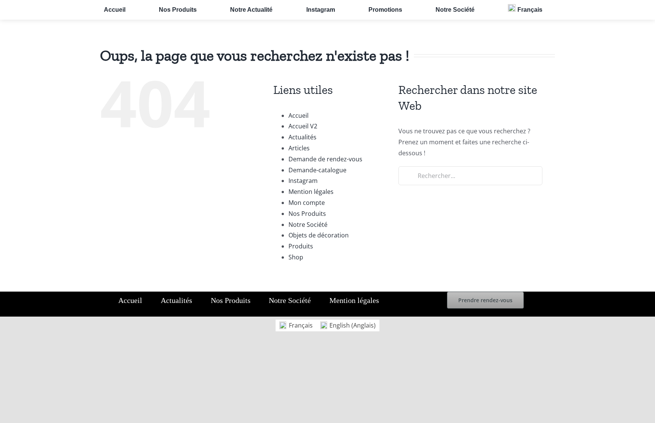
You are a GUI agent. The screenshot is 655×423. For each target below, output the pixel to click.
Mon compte (306, 202)
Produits (300, 246)
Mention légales (311, 191)
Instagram (303, 180)
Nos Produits (307, 213)
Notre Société (308, 224)
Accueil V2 (302, 126)
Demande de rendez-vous (325, 159)
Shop (295, 257)
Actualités (302, 137)
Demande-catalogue (317, 170)
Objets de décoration (318, 235)
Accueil (298, 115)
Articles (299, 148)
